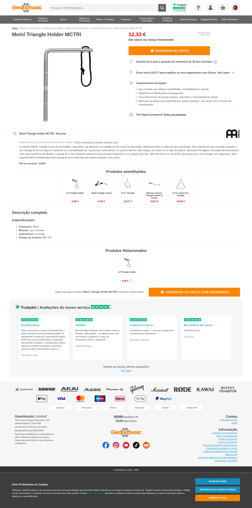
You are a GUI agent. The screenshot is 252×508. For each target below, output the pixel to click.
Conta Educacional (228, 420)
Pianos (113, 408)
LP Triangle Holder (75, 193)
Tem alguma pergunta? (161, 114)
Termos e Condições (227, 442)
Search (162, 8)
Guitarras (60, 408)
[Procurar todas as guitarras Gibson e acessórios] (139, 389)
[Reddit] (146, 447)
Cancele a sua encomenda (224, 433)
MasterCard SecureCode (188, 398)
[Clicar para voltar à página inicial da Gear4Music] (27, 8)
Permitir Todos (217, 498)
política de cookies (96, 493)
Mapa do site (231, 454)
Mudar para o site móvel (226, 461)
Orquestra (139, 408)
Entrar (234, 423)
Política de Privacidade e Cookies (221, 448)
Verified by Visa (210, 398)
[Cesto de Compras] (223, 8)
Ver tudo (126, 370)
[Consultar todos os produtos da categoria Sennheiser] (26, 389)
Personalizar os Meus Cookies (218, 489)
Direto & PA (191, 408)
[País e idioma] (235, 7)
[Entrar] (210, 7)
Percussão (87, 408)
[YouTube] (126, 447)
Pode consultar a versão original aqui (96, 142)
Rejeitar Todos (218, 481)
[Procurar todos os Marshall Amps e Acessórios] (162, 389)
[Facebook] (106, 447)
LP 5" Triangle (128, 193)
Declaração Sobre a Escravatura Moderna (217, 457)
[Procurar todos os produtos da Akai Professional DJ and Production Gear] (72, 389)
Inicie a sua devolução (226, 436)
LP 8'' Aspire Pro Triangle (180, 194)
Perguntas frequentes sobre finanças (220, 445)
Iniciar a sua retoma (228, 439)
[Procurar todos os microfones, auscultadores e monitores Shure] (49, 389)
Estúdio (165, 408)
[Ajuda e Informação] (198, 7)
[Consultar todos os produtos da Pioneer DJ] (117, 389)
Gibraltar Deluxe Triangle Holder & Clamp (154, 195)
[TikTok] (136, 447)
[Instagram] (116, 447)
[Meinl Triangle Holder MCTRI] (68, 84)
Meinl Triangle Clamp (101, 193)
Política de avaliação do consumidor (220, 451)
